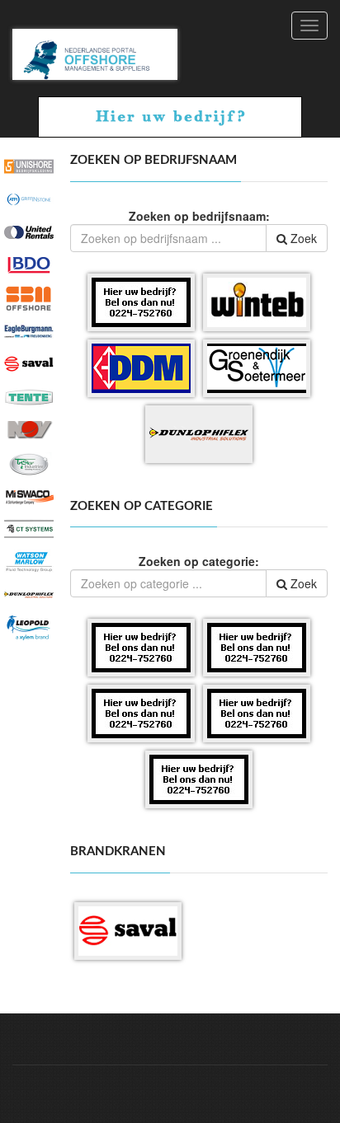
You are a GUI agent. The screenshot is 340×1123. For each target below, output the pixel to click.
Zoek (302, 238)
